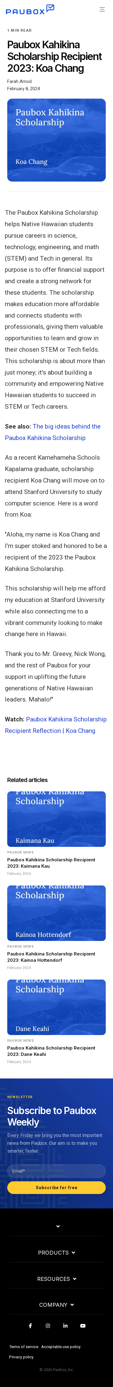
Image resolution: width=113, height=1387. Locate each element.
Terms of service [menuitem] (23, 1346)
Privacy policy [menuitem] (21, 1356)
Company (53, 1305)
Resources (53, 1279)
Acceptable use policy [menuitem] (60, 1346)
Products (53, 1253)
